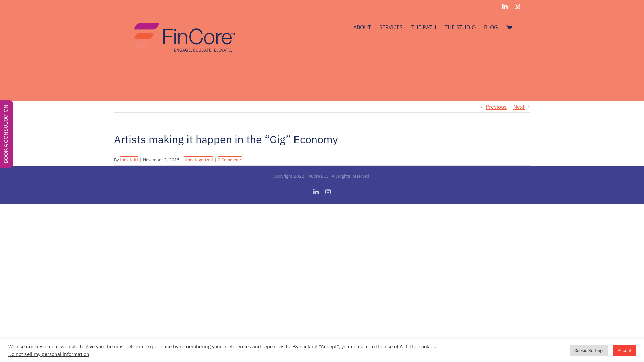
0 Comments (230, 160)
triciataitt (129, 160)
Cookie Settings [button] (589, 350)
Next (519, 106)
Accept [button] (625, 350)
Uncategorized (198, 160)
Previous (496, 106)
